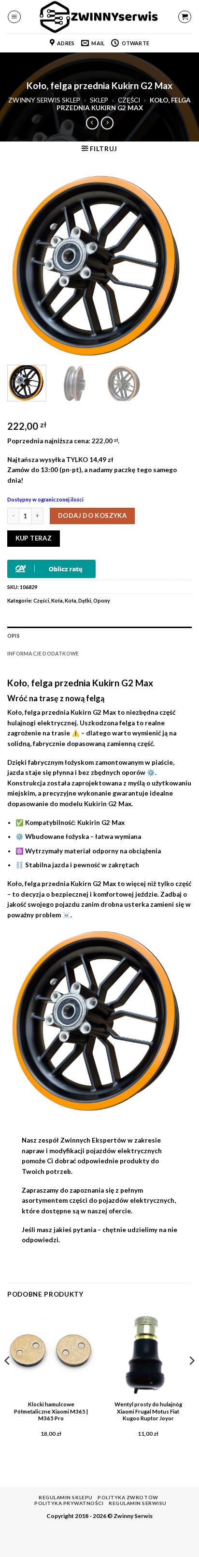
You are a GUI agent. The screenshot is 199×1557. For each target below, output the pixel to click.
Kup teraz (33, 538)
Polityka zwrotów (128, 1497)
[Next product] (92, 122)
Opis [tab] (13, 635)
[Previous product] (107, 122)
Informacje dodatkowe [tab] (43, 653)
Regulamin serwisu (138, 1503)
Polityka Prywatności (68, 1503)
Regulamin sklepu (65, 1497)
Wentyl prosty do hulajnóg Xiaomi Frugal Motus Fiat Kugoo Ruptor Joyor (148, 1411)
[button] (14, 17)
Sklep (99, 100)
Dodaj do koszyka (92, 515)
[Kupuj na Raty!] (51, 568)
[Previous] (23, 265)
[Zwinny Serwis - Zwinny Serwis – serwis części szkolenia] (99, 17)
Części (129, 100)
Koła (57, 600)
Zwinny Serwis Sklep (44, 100)
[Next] (176, 265)
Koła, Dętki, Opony (87, 600)
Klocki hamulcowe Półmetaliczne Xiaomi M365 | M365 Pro (51, 1411)
